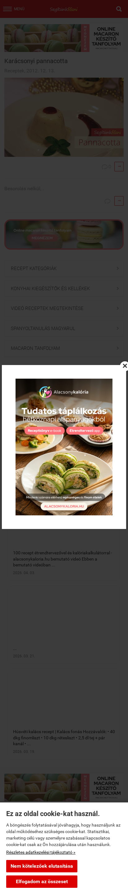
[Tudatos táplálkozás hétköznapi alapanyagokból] (64, 447)
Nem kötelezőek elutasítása (42, 866)
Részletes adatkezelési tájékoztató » (40, 852)
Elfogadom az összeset (42, 881)
